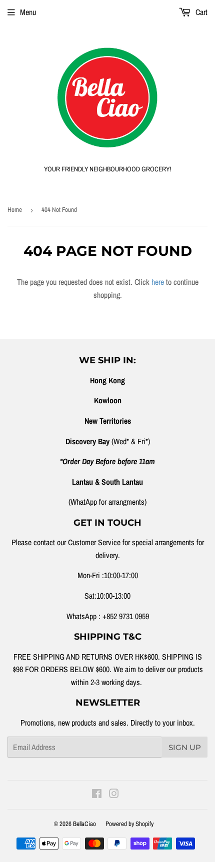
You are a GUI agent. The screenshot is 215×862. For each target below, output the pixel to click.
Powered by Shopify (130, 824)
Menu (28, 11)
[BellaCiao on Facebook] (97, 794)
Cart (201, 11)
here (158, 281)
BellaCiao (84, 824)
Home (15, 209)
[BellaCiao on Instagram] (114, 794)
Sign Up (184, 747)
